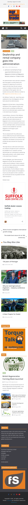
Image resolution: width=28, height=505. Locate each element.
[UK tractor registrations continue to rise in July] (6, 413)
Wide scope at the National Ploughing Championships (19, 395)
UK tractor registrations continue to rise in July (18, 412)
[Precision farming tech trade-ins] (6, 405)
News (12, 51)
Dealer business (6, 51)
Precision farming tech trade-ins (17, 403)
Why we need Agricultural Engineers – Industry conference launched (14, 288)
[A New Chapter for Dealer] (14, 299)
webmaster (15, 67)
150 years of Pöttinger (10, 262)
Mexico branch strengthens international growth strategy (14, 231)
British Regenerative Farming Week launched (13, 377)
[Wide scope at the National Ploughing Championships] (6, 397)
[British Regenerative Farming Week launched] (14, 364)
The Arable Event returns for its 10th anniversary (14, 236)
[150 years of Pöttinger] (14, 247)
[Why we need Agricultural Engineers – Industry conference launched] (14, 271)
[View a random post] (25, 28)
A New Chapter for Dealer (12, 314)
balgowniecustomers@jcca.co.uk (13, 93)
